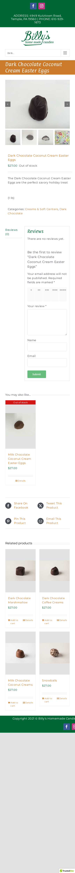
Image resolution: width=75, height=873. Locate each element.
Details (22, 480)
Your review (37, 306)
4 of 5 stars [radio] (55, 294)
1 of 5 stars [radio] (32, 294)
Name (31, 340)
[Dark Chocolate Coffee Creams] (54, 570)
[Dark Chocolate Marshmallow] (20, 570)
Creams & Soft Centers (41, 209)
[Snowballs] (54, 653)
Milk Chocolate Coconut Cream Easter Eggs (19, 459)
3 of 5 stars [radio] (48, 294)
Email (31, 356)
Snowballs (49, 680)
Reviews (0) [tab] (11, 232)
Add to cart (14, 622)
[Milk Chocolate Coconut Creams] (20, 653)
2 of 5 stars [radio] (40, 294)
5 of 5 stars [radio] (64, 294)
